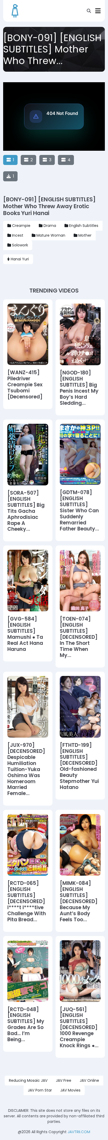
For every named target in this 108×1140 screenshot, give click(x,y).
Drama (50, 225)
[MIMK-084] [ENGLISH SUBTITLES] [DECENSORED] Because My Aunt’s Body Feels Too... (79, 901)
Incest (17, 235)
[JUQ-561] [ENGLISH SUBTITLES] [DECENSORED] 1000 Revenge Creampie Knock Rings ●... (79, 1028)
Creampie (21, 225)
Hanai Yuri (20, 259)
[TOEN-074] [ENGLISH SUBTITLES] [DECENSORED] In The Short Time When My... (79, 637)
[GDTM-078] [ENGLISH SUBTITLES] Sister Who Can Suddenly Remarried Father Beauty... (79, 511)
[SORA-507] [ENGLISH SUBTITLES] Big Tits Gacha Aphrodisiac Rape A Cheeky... (26, 511)
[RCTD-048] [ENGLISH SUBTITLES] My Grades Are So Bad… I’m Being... (25, 1025)
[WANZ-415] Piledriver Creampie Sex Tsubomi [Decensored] (24, 385)
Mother (84, 235)
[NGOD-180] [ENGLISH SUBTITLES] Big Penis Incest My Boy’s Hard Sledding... (79, 388)
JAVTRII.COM (79, 1131)
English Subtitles (83, 225)
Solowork (20, 245)
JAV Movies (70, 1090)
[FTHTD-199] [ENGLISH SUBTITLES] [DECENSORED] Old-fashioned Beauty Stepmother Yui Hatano (79, 766)
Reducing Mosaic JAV (28, 1080)
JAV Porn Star (40, 1090)
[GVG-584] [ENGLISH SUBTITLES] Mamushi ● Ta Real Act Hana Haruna (25, 634)
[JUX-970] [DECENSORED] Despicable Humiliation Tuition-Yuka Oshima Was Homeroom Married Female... (26, 769)
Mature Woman (50, 235)
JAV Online (89, 1080)
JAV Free (63, 1080)
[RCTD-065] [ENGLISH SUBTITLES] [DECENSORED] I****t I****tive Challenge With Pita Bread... (26, 901)
